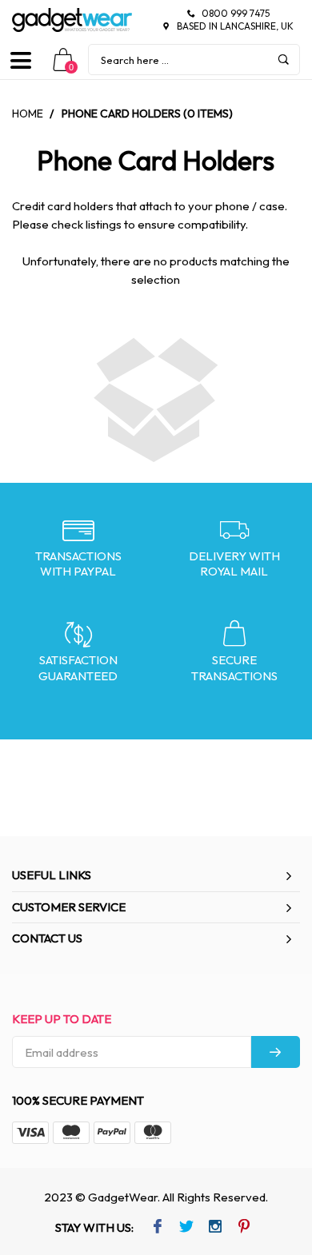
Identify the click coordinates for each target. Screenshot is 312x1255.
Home (27, 113)
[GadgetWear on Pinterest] (243, 1227)
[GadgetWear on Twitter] (186, 1227)
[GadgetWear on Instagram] (215, 1227)
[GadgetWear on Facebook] (157, 1227)
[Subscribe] (275, 1052)
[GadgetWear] (72, 20)
